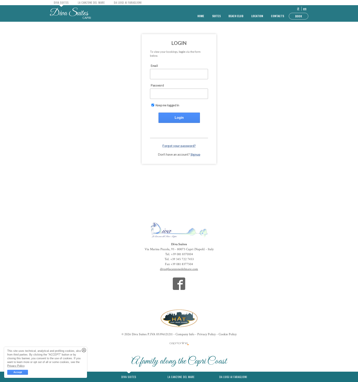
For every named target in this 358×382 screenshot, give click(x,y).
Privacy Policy (206, 334)
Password (157, 85)
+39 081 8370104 (182, 254)
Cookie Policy (228, 334)
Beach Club (236, 16)
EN (304, 8)
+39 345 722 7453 (182, 259)
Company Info (184, 334)
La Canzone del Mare (91, 2)
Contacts (277, 16)
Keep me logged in (167, 105)
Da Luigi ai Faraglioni (128, 2)
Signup (195, 154)
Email (154, 65)
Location (257, 16)
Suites (216, 16)
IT (298, 8)
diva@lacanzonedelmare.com (179, 269)
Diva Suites (179, 244)
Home (200, 16)
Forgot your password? (179, 146)
